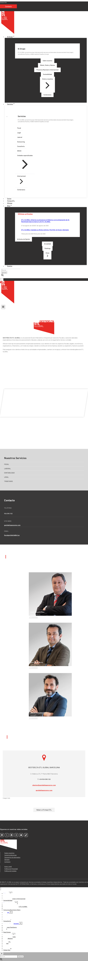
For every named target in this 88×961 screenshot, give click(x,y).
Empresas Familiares (10, 927)
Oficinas (9, 203)
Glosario (7, 859)
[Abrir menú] (3, 307)
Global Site (3, 2)
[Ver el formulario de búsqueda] (1, 279)
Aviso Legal (8, 866)
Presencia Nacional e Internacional (14, 899)
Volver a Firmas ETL (44, 810)
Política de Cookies (10, 871)
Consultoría (7, 921)
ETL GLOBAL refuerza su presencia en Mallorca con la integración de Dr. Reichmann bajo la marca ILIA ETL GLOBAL (45, 221)
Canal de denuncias (10, 855)
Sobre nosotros (9, 853)
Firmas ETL (11, 201)
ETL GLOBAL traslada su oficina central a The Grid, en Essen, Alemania (45, 230)
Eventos (9, 266)
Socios (9, 199)
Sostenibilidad (7, 900)
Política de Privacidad (11, 869)
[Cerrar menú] (0, 888)
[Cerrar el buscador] (1, 953)
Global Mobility (8, 938)
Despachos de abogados (12, 857)
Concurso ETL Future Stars (11, 910)
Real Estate (7, 932)
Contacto (8, 6)
